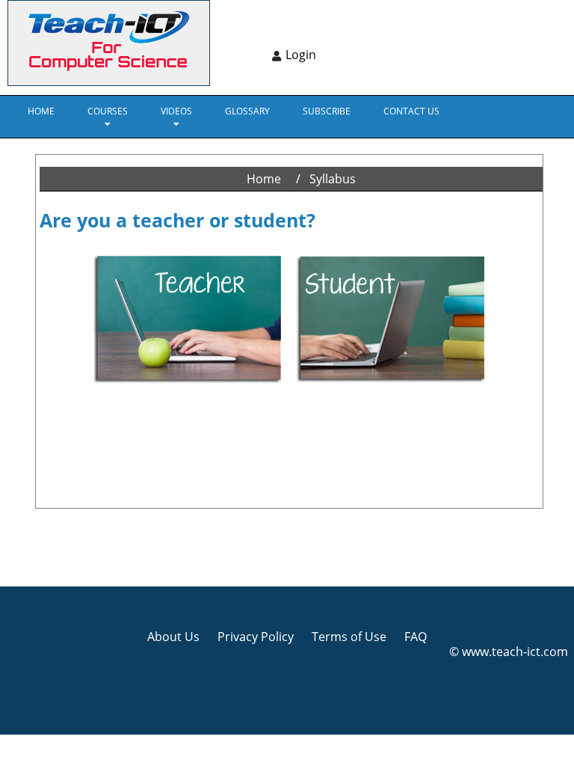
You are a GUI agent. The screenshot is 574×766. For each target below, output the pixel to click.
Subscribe (327, 111)
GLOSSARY (247, 111)
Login (301, 54)
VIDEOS (176, 111)
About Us (173, 636)
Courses (107, 111)
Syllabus (332, 179)
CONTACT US (411, 111)
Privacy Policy (255, 636)
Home (41, 111)
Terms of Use (349, 636)
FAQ (415, 636)
